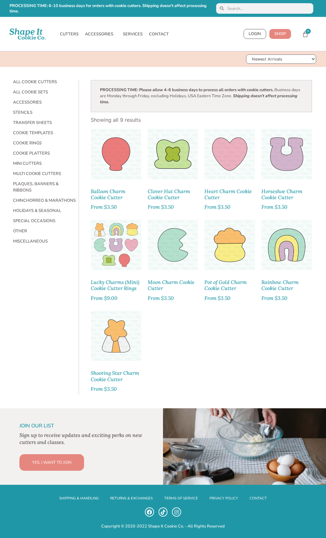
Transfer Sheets (32, 123)
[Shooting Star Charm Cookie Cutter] (116, 336)
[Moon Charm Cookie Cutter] (173, 245)
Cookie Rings (27, 143)
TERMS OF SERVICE (181, 498)
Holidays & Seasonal (37, 211)
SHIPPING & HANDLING (79, 498)
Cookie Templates (33, 133)
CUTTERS (69, 34)
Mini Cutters (27, 163)
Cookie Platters (31, 153)
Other (20, 231)
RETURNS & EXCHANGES (131, 498)
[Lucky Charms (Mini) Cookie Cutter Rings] (116, 245)
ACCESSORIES (99, 34)
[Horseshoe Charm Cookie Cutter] (286, 154)
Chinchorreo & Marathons (44, 200)
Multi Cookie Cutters (37, 174)
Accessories (27, 102)
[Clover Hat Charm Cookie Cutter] (173, 154)
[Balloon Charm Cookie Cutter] (116, 154)
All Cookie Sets (30, 92)
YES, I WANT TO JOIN (51, 462)
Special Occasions (34, 221)
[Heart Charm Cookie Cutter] (229, 154)
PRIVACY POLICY (223, 498)
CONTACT (159, 34)
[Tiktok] (163, 512)
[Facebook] (149, 512)
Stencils (22, 112)
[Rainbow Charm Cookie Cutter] (286, 245)
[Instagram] (176, 512)
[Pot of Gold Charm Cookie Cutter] (229, 245)
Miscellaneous (30, 241)
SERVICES (133, 34)
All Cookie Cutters (35, 82)
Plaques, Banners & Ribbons (36, 187)
